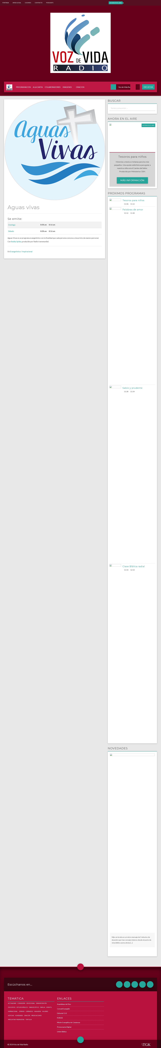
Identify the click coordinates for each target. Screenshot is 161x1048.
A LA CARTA (38, 87)
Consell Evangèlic (63, 1009)
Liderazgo (29, 1011)
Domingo (11, 225)
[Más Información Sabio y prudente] (115, 474)
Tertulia (29, 1019)
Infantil (49, 1007)
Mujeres (45, 1011)
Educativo (11, 1007)
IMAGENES (67, 87)
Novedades (19, 1015)
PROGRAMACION (23, 87)
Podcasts (49, 3)
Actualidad (12, 1003)
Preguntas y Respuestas (16, 1019)
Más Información (132, 180)
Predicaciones (36, 1015)
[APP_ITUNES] (134, 984)
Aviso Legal (17, 3)
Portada (5, 3)
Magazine (37, 1011)
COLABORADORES (52, 87)
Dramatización (41, 1003)
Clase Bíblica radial (133, 566)
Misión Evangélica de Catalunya (68, 1022)
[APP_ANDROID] (119, 984)
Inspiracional (27, 251)
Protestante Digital (64, 1027)
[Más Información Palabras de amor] (115, 295)
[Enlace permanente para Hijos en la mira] (132, 843)
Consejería (21, 1003)
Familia (42, 1007)
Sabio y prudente (132, 388)
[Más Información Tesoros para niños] (115, 202)
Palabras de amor (132, 209)
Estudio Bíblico (22, 1007)
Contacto (38, 3)
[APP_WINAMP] (142, 984)
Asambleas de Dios (64, 1004)
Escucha (148, 87)
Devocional (30, 1003)
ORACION (80, 87)
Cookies (28, 3)
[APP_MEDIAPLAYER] (150, 984)
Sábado (11, 231)
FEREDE (60, 1018)
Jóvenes (21, 1011)
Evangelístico (15, 251)
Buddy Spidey (16, 241)
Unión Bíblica (61, 1032)
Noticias (11, 1015)
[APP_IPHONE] (127, 984)
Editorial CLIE (62, 1013)
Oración (27, 1015)
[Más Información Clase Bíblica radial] (115, 652)
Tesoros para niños (133, 200)
